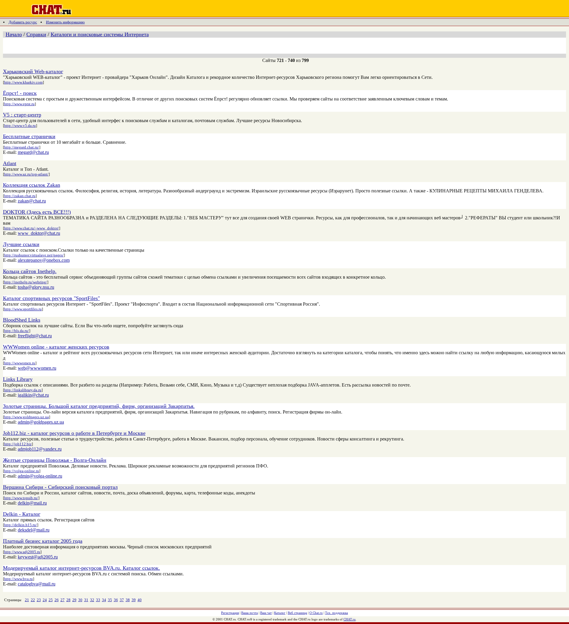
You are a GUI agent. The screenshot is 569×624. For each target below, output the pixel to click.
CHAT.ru (349, 619)
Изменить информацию (65, 22)
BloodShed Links (21, 320)
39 (134, 600)
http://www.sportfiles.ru (23, 309)
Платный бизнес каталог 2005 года (42, 541)
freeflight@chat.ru (35, 335)
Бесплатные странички (29, 136)
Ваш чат (266, 613)
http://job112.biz (18, 444)
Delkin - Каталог (21, 514)
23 (39, 600)
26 (57, 600)
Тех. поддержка (336, 613)
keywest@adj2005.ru (38, 556)
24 (45, 600)
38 (128, 600)
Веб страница (297, 613)
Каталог (279, 613)
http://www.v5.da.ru (20, 125)
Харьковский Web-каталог (33, 71)
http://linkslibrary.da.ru (22, 390)
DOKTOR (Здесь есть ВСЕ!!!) (37, 212)
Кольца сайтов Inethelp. (30, 271)
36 (116, 600)
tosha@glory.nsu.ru (36, 287)
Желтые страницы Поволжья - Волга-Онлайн (54, 460)
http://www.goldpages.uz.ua (26, 417)
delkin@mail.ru (32, 502)
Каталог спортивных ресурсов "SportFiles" (51, 298)
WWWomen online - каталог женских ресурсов (56, 347)
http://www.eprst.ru (19, 104)
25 (51, 600)
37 (122, 600)
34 (104, 600)
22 (33, 600)
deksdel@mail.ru (33, 529)
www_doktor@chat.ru (39, 233)
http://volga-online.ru (21, 471)
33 (98, 600)
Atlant (9, 163)
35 (110, 600)
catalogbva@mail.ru (36, 583)
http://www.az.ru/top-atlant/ (26, 174)
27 (62, 600)
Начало (14, 34)
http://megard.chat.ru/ (21, 147)
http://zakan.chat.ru (20, 196)
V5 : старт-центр (22, 115)
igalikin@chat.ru (33, 395)
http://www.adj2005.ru (22, 552)
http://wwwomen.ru (19, 363)
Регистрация (230, 613)
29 (74, 600)
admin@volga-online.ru (40, 475)
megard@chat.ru (33, 152)
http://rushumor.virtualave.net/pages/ (34, 255)
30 (80, 600)
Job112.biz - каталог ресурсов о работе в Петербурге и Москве (74, 433)
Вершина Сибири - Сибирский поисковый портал (60, 487)
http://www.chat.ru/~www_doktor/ (31, 228)
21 (27, 600)
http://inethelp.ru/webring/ (25, 282)
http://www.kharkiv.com (23, 82)
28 (68, 600)
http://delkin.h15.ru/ (20, 525)
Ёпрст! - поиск (20, 93)
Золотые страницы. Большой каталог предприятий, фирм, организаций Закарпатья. (99, 406)
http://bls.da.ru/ (16, 330)
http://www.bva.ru (18, 579)
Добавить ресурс (23, 22)
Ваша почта (249, 613)
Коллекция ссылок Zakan (31, 185)
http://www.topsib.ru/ (21, 498)
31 (86, 600)
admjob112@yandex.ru (40, 448)
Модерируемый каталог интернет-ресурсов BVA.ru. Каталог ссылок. (81, 568)
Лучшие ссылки (21, 244)
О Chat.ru (316, 613)
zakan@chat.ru (32, 200)
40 (140, 600)
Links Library (18, 379)
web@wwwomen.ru (37, 368)
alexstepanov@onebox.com (44, 260)
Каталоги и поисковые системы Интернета (100, 34)
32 (92, 600)
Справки (36, 34)
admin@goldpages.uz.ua (41, 421)
